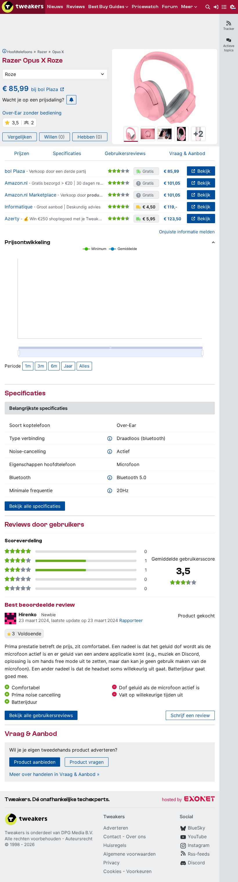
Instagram (199, 845)
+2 (198, 134)
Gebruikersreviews (125, 153)
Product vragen (87, 762)
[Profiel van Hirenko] (10, 618)
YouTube (197, 836)
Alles (84, 366)
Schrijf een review (190, 715)
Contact (112, 836)
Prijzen (21, 153)
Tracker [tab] (228, 29)
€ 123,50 (172, 218)
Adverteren (115, 828)
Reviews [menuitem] (75, 6)
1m (28, 366)
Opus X (58, 52)
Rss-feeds (199, 854)
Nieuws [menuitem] (55, 6)
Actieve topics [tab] (228, 48)
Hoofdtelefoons (19, 52)
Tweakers (15, 832)
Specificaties (67, 153)
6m (54, 366)
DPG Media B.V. (77, 832)
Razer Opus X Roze (32, 60)
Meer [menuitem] (187, 6)
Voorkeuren (139, 871)
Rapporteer (131, 620)
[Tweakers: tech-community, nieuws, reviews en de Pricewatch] (22, 7)
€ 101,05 (172, 183)
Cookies (112, 871)
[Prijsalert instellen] (71, 99)
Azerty (12, 218)
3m (40, 366)
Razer (42, 52)
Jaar (68, 366)
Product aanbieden (34, 762)
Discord (196, 862)
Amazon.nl (16, 183)
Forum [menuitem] (170, 6)
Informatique (19, 207)
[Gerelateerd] (4, 51)
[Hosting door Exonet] (188, 800)
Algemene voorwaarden (129, 854)
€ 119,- (170, 206)
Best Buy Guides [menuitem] (106, 6)
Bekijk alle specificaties (34, 506)
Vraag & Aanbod (187, 153)
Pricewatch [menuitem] (145, 6)
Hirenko (28, 614)
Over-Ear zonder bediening (32, 113)
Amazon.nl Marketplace (30, 195)
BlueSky (196, 828)
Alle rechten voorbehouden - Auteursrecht (48, 838)
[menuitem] (208, 7)
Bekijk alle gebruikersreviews (41, 715)
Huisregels (114, 845)
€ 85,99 (171, 171)
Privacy (111, 862)
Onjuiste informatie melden (187, 231)
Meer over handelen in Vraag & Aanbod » (54, 774)
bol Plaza (15, 171)
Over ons (136, 836)
